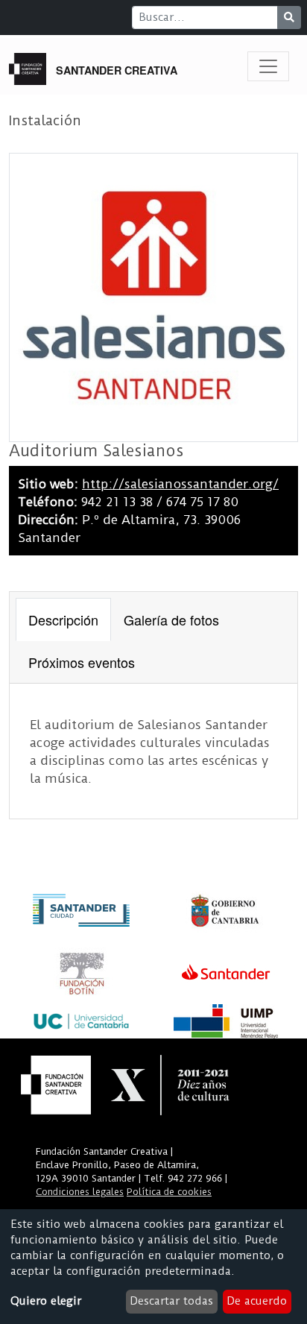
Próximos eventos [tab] (81, 662)
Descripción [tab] (63, 619)
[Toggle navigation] (268, 66)
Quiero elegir (45, 1301)
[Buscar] (289, 17)
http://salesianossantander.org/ (180, 483)
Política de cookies (169, 1191)
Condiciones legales (80, 1191)
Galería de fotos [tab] (171, 619)
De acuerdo (257, 1301)
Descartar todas (171, 1301)
